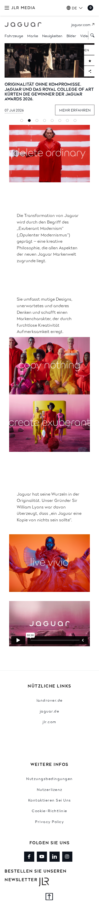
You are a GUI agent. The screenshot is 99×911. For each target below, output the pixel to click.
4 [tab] (45, 121)
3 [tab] (38, 121)
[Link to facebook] (29, 857)
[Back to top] (49, 897)
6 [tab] (60, 121)
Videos (85, 35)
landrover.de (50, 700)
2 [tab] (30, 121)
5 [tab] (53, 121)
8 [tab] (76, 121)
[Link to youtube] (42, 857)
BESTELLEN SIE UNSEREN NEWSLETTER (36, 875)
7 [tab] (68, 121)
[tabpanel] (49, 81)
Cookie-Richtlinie (49, 810)
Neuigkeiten (52, 35)
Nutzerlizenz (49, 789)
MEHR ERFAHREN (75, 110)
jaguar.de (49, 711)
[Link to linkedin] (55, 857)
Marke (32, 35)
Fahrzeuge (14, 35)
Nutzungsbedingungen (49, 778)
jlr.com (49, 721)
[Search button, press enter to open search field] (91, 35)
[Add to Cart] (89, 60)
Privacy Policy (49, 821)
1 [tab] (22, 121)
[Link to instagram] (67, 857)
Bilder (71, 35)
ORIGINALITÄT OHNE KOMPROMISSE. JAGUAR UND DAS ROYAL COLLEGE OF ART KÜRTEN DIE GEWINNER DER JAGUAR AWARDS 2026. (49, 91)
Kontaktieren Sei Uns (49, 800)
